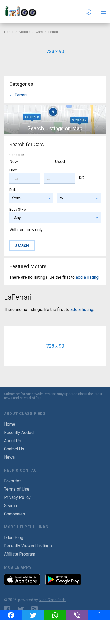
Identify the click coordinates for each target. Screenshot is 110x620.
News (9, 457)
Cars (39, 32)
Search (10, 505)
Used (60, 161)
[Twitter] (33, 615)
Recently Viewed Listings (28, 545)
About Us (12, 440)
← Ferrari (18, 94)
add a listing (87, 277)
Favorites (13, 480)
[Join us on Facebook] (7, 609)
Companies (14, 513)
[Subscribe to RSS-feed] (35, 609)
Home (8, 32)
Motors (24, 32)
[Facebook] (11, 615)
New (13, 161)
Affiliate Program (19, 554)
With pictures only (26, 229)
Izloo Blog (13, 537)
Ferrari (53, 32)
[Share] (99, 615)
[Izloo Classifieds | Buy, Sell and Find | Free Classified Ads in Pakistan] (22, 14)
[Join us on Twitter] (21, 609)
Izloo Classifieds (52, 600)
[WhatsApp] (55, 615)
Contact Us (14, 448)
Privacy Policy (17, 497)
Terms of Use (16, 489)
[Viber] (77, 615)
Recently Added (19, 432)
